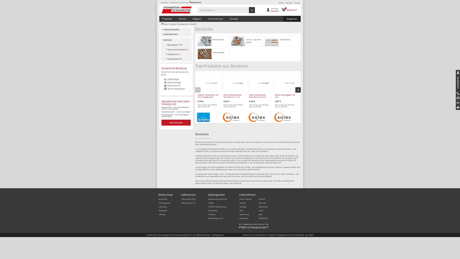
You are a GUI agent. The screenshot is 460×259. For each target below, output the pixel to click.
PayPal (211, 203)
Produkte (167, 18)
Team (261, 210)
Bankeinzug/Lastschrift (217, 199)
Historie (262, 199)
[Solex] (231, 117)
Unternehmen (215, 18)
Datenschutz (245, 214)
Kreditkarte (212, 210)
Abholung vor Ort (188, 203)
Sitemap (162, 214)
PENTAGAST (263, 218)
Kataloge (297, 3)
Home (165, 24)
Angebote (292, 18)
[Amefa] (203, 117)
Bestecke (168, 40)
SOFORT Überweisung (217, 207)
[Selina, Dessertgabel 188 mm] (286, 83)
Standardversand (188, 199)
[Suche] (252, 10)
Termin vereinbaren (176, 88)
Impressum (244, 218)
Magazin (197, 18)
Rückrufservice (174, 85)
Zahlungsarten (164, 203)
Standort (281, 3)
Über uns (262, 203)
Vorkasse (212, 214)
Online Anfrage (174, 82)
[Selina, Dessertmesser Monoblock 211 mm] (235, 83)
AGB (241, 210)
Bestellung (163, 199)
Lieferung (162, 207)
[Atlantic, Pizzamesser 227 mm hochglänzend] (209, 83)
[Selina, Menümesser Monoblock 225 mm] (261, 83)
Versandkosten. (298, 235)
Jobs (260, 214)
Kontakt (234, 18)
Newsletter (289, 3)
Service (182, 18)
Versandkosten (205, 107)
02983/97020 (196, 2)
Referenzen (263, 207)
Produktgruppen (171, 30)
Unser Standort (246, 199)
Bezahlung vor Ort (215, 218)
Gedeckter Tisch (183, 24)
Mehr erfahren (176, 123)
